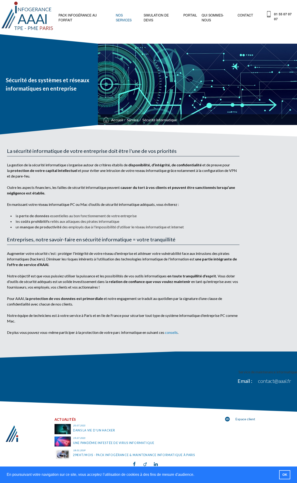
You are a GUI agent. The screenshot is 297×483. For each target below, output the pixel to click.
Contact (245, 15)
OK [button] (284, 474)
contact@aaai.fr (274, 381)
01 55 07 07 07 (283, 16)
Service (133, 120)
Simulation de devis (156, 17)
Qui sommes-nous (213, 17)
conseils (171, 332)
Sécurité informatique (159, 120)
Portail (190, 15)
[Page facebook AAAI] (138, 464)
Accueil (117, 120)
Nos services (124, 17)
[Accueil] (28, 17)
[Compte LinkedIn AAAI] (159, 464)
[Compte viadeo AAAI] (148, 464)
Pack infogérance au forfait (77, 17)
